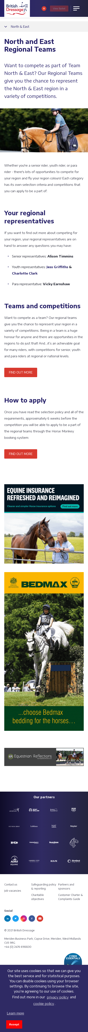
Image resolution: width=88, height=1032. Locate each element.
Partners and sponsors (66, 886)
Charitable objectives (37, 897)
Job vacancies (12, 890)
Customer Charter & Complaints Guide (70, 897)
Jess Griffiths (57, 267)
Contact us (10, 884)
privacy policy (58, 997)
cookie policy (43, 1003)
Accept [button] (14, 1024)
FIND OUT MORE (20, 372)
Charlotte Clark (25, 273)
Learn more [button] (15, 1013)
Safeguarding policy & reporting (43, 886)
